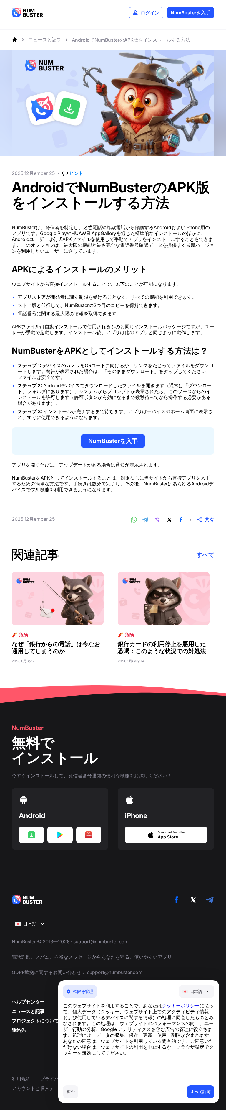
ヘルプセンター (28, 1002)
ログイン (150, 13)
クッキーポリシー (181, 1006)
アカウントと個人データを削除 (45, 1088)
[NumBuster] (27, 12)
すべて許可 (200, 1091)
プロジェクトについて (35, 1021)
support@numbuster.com (101, 942)
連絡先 (19, 1030)
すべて (205, 554)
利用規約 (21, 1079)
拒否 (71, 1091)
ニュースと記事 (28, 1011)
